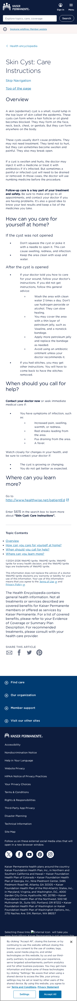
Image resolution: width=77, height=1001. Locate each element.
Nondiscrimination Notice (21, 752)
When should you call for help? (27, 549)
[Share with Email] (9, 652)
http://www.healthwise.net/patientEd (35, 500)
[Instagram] (49, 854)
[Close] (71, 942)
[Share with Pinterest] (39, 652)
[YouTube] (29, 854)
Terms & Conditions (17, 792)
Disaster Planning (16, 815)
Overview (12, 541)
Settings (24, 994)
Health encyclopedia (21, 46)
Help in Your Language (19, 760)
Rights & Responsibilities (20, 800)
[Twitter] (8, 854)
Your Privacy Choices (18, 784)
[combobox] (30, 18)
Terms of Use (46, 581)
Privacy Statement (48, 987)
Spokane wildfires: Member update (28, 29)
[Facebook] (18, 854)
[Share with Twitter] (29, 652)
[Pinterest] (39, 854)
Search (66, 18)
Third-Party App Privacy (20, 808)
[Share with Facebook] (19, 652)
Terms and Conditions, (24, 987)
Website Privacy (15, 768)
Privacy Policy (14, 584)
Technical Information (18, 823)
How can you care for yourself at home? (34, 545)
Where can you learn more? (25, 554)
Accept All (50, 994)
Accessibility (12, 744)
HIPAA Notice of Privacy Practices (26, 776)
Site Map (10, 831)
